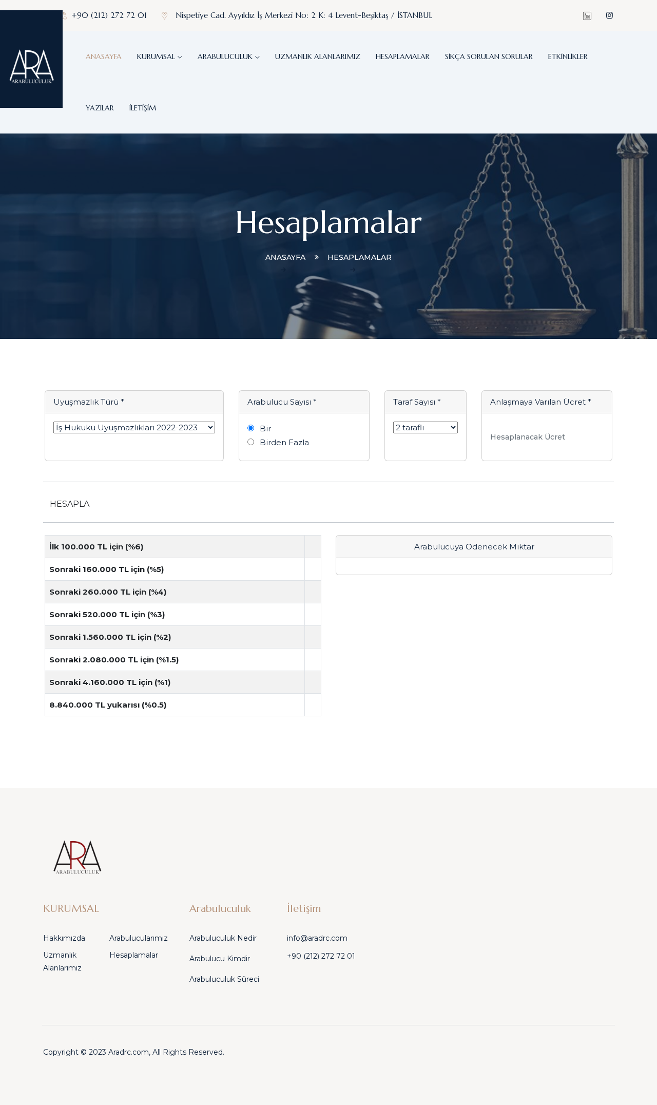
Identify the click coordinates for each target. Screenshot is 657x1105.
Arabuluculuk (225, 56)
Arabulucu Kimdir (219, 958)
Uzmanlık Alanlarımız (317, 56)
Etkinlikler (568, 56)
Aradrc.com (128, 1052)
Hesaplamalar (403, 56)
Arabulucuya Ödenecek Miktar (474, 546)
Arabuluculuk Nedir (223, 938)
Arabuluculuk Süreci (224, 979)
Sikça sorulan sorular (489, 56)
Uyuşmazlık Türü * (88, 402)
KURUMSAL (156, 56)
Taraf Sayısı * (417, 402)
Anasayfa (104, 56)
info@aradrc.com (317, 938)
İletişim (142, 107)
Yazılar (100, 107)
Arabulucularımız (138, 938)
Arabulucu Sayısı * (282, 402)
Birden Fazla (284, 442)
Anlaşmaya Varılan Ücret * (540, 402)
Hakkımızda (64, 938)
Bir (265, 428)
